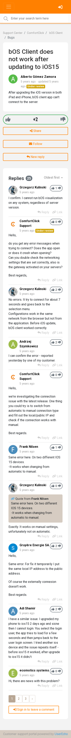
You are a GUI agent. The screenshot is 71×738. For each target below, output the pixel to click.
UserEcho (61, 734)
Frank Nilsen (29, 447)
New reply (37, 157)
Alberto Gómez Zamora (38, 77)
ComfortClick (35, 33)
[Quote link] (13, 499)
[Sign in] (61, 8)
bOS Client (56, 33)
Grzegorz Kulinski (33, 187)
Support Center (12, 33)
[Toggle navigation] (8, 7)
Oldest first (52, 177)
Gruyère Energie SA (34, 545)
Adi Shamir (28, 608)
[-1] (63, 119)
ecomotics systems (34, 670)
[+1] (8, 119)
